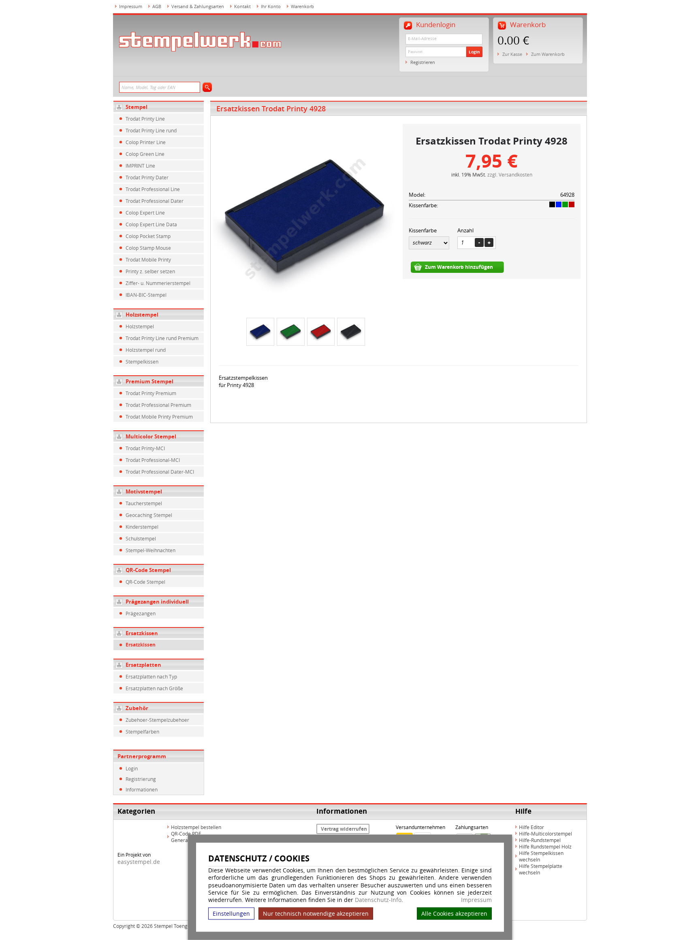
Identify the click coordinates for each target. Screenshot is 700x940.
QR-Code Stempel (148, 570)
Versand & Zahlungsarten (197, 6)
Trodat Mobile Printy (148, 259)
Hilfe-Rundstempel (540, 840)
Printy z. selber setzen (150, 271)
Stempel (136, 107)
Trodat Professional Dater (155, 201)
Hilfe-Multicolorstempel (545, 833)
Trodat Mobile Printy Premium (159, 416)
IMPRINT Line (140, 165)
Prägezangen (141, 613)
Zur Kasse (512, 54)
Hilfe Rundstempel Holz (545, 846)
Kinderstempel (142, 526)
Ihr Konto (271, 6)
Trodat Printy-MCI (145, 448)
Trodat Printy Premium (151, 393)
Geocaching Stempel (149, 515)
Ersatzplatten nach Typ (151, 676)
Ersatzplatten (143, 664)
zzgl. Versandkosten (509, 174)
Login (474, 52)
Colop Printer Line (146, 142)
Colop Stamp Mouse (148, 248)
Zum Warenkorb (548, 54)
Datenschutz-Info (378, 900)
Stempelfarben (142, 731)
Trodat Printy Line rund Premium (162, 338)
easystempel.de (138, 862)
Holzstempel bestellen (196, 827)
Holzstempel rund (146, 350)
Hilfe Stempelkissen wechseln (541, 856)
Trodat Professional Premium (158, 405)
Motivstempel (144, 491)
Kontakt (242, 6)
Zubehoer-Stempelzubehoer (157, 720)
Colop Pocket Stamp (148, 236)
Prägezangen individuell (157, 601)
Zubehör (137, 708)
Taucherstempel (144, 503)
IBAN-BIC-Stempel (146, 294)
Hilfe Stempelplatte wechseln (540, 869)
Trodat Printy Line (145, 118)
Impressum (476, 900)
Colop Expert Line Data (151, 224)
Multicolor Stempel (151, 436)
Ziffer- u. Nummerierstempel (158, 283)
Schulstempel (141, 538)
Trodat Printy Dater (147, 177)
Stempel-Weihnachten (150, 550)
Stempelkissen (142, 361)
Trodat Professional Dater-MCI (160, 471)
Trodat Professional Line (153, 189)
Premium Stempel (149, 381)
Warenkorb (302, 6)
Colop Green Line (145, 154)
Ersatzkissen (142, 633)
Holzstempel (142, 314)
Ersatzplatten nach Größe (154, 688)
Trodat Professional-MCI (153, 460)
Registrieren (422, 62)
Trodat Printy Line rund (151, 130)
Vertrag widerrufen (344, 828)
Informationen (142, 789)
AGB (156, 6)
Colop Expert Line (145, 212)
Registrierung (141, 779)
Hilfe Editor (531, 827)
